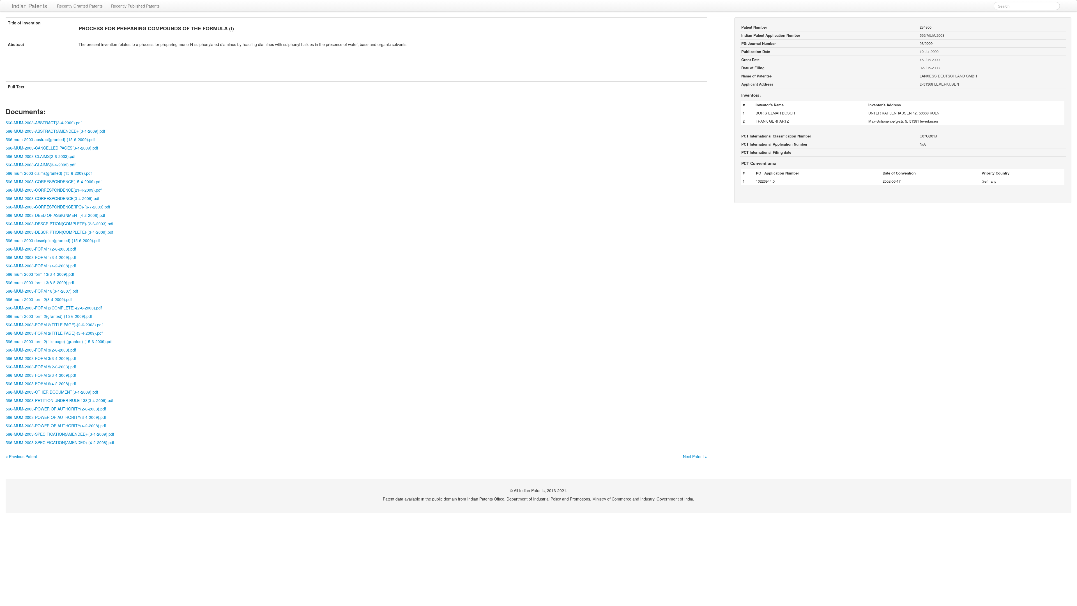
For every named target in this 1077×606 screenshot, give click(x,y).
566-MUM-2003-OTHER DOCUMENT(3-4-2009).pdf (52, 392)
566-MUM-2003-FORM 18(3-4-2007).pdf (42, 291)
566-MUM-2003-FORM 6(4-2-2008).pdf (41, 383)
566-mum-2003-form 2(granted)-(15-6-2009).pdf (49, 316)
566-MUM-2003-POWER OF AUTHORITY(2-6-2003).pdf (56, 409)
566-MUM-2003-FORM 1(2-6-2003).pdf (41, 249)
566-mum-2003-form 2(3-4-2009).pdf (39, 299)
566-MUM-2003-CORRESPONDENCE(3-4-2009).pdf (52, 198)
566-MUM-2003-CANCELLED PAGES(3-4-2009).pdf (52, 148)
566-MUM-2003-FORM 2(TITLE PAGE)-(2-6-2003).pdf (54, 324)
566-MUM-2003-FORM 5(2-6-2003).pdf (41, 366)
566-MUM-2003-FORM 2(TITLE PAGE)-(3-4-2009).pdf (54, 333)
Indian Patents (29, 6)
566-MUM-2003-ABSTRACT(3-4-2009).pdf (44, 122)
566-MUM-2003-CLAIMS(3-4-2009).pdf (40, 164)
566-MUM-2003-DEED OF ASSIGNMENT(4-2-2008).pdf (55, 215)
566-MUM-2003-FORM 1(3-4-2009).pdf (41, 257)
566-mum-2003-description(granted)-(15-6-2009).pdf (53, 240)
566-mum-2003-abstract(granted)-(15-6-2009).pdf (50, 139)
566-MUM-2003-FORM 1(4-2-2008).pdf (41, 265)
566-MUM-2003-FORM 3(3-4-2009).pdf (41, 358)
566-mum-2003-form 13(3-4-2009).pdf (40, 274)
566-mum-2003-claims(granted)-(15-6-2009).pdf (49, 173)
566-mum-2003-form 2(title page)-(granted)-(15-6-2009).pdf (59, 341)
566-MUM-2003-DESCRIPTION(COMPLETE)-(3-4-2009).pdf (59, 232)
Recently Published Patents (135, 6)
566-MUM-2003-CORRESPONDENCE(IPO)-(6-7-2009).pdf (58, 207)
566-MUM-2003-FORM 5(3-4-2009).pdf (41, 375)
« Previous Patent (21, 456)
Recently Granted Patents (80, 6)
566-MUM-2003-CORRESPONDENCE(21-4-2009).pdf (54, 190)
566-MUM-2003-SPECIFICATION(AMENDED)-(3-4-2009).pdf (60, 434)
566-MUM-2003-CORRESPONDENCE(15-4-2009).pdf (54, 181)
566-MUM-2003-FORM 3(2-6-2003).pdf (41, 350)
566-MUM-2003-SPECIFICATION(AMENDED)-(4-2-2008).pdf (60, 442)
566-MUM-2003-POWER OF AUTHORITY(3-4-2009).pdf (56, 417)
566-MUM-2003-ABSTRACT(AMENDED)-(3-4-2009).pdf (55, 131)
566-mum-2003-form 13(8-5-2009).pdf (40, 282)
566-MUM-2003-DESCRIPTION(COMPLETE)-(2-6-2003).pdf (59, 223)
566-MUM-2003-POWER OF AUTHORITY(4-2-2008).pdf (56, 425)
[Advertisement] (356, 67)
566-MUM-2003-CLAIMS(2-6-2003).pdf (40, 156)
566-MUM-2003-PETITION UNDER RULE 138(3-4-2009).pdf (59, 400)
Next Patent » (695, 456)
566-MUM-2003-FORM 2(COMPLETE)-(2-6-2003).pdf (54, 308)
